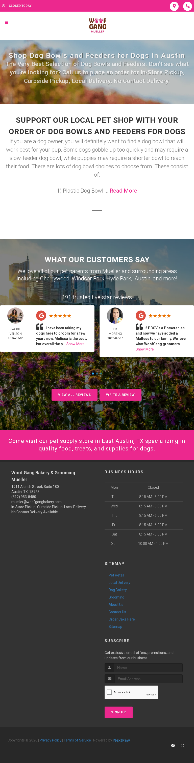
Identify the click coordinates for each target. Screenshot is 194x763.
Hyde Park (119, 278)
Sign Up (118, 712)
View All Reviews (74, 395)
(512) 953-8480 (23, 497)
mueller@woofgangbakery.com (36, 502)
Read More (123, 191)
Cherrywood (54, 278)
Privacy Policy (50, 740)
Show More (75, 344)
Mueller (111, 271)
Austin (143, 278)
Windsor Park (88, 278)
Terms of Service (77, 740)
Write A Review (120, 395)
